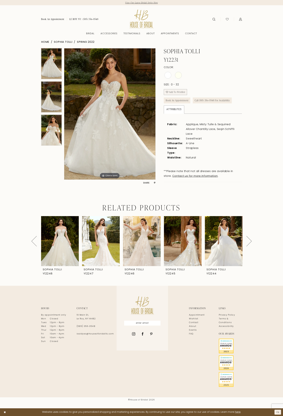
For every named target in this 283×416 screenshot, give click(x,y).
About (192, 326)
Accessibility (226, 326)
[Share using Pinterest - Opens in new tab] (155, 183)
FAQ (191, 334)
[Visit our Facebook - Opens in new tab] (143, 334)
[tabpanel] (51, 64)
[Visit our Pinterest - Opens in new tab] (151, 334)
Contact (193, 323)
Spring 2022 (85, 42)
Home (45, 42)
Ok (277, 412)
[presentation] (60, 241)
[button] (240, 19)
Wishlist (193, 319)
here (238, 412)
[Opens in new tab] (230, 346)
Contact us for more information (195, 176)
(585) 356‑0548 (86, 326)
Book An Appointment (177, 100)
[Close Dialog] (5, 412)
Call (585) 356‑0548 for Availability (212, 100)
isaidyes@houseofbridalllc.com (95, 334)
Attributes (174, 109)
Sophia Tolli (63, 42)
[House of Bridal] (141, 19)
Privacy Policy (227, 315)
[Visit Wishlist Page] (227, 19)
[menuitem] (53, 19)
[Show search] (214, 19)
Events (193, 330)
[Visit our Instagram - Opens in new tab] (134, 334)
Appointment (197, 315)
